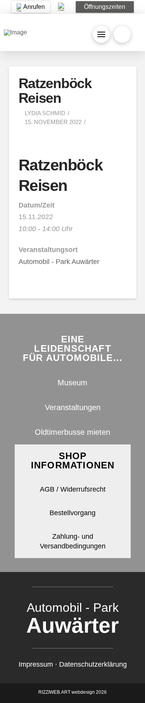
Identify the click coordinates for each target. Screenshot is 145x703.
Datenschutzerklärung (93, 664)
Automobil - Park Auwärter (59, 262)
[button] (105, 7)
